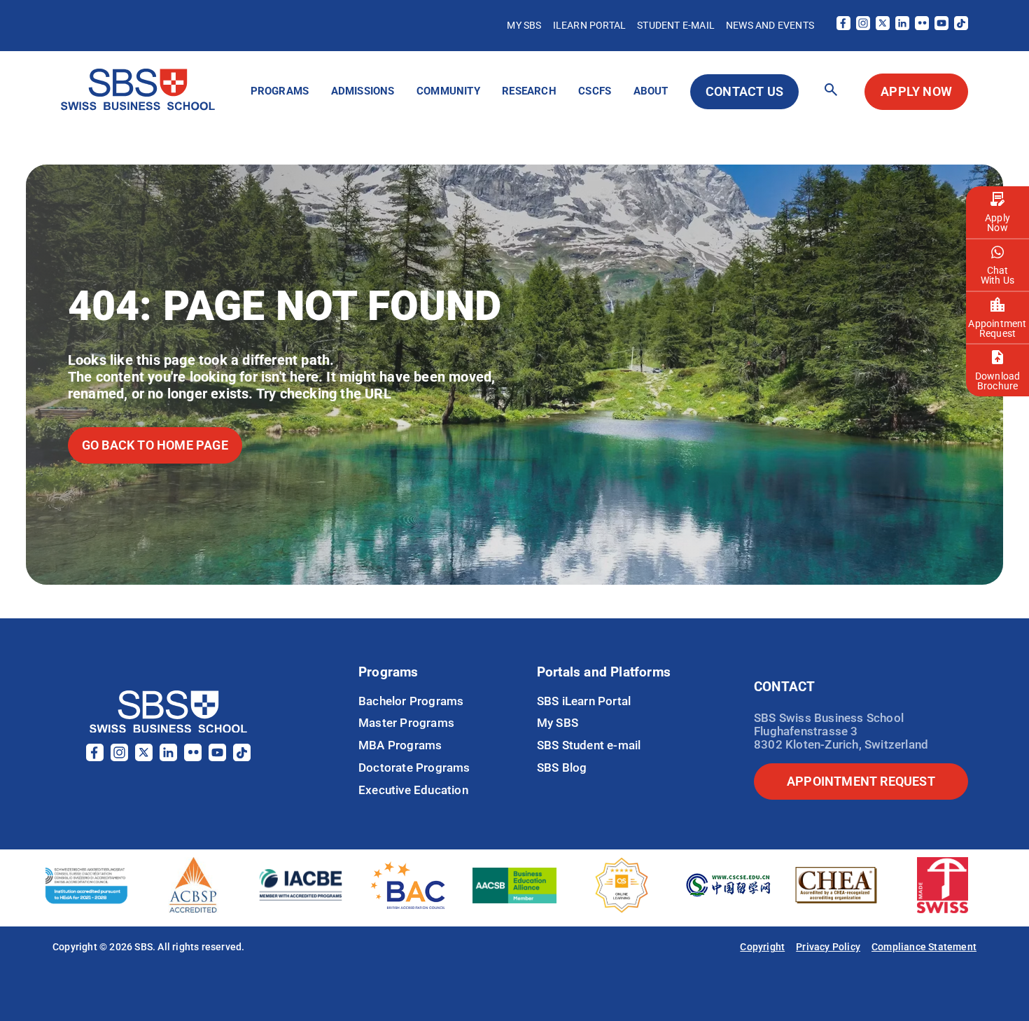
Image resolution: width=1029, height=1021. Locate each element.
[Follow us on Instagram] (863, 26)
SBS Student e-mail (589, 745)
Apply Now (997, 222)
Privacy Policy (828, 946)
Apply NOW (916, 91)
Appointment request (861, 781)
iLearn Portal (589, 25)
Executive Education (413, 790)
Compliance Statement (924, 946)
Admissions (363, 91)
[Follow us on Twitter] (883, 26)
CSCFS (594, 91)
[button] (830, 91)
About (651, 91)
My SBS (524, 25)
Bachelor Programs (410, 701)
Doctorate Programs (414, 767)
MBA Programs (400, 745)
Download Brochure (998, 380)
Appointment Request (997, 328)
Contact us (744, 91)
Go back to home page (155, 445)
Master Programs (406, 723)
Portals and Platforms (604, 672)
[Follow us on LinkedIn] (902, 26)
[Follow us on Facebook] (843, 26)
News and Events (770, 25)
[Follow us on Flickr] (922, 26)
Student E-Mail (676, 25)
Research (529, 91)
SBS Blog (562, 767)
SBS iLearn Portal (584, 701)
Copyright (762, 946)
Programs (280, 91)
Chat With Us (997, 275)
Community (448, 91)
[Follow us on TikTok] (961, 26)
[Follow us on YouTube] (941, 26)
